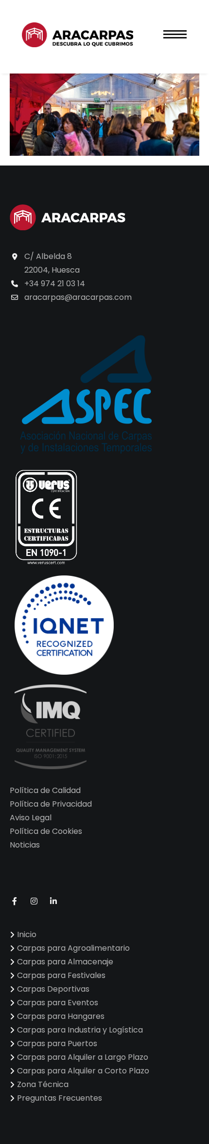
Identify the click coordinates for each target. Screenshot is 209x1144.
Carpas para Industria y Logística (80, 1029)
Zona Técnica (43, 1084)
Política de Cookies (46, 831)
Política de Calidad (45, 790)
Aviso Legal (31, 817)
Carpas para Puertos (57, 1043)
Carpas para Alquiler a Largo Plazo (82, 1057)
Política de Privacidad (51, 804)
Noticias (25, 844)
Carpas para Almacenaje (65, 961)
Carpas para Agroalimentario (73, 948)
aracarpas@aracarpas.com (78, 297)
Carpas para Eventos (57, 1002)
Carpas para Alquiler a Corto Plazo (83, 1070)
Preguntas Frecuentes (59, 1098)
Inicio (26, 934)
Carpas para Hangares (60, 1016)
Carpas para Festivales (61, 975)
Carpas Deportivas (53, 989)
